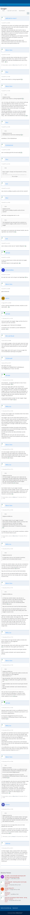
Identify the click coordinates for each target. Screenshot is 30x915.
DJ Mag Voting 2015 (9, 888)
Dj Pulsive (7, 889)
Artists (6, 895)
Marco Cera (15, 65)
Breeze (13, 836)
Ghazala (6, 884)
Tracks (6, 886)
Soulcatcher (7, 894)
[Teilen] (28, 13)
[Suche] (21, 1)
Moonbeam (7, 893)
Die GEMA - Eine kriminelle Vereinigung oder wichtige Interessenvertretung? (15, 876)
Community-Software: (15, 913)
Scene (6, 890)
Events (6, 901)
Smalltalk (6, 880)
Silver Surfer (7, 878)
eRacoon (6, 900)
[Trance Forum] (0, 1)
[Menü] (28, 1)
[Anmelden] (24, 2)
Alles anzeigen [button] (15, 176)
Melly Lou (15, 497)
